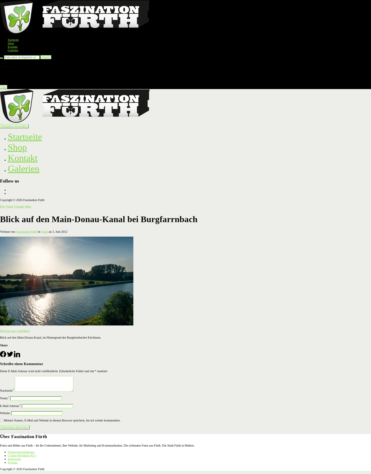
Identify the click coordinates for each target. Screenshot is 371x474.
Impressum (14, 459)
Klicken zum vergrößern (15, 331)
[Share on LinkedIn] (17, 356)
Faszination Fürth (26, 231)
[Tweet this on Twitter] (10, 356)
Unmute (19, 206)
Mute (28, 206)
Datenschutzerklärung (21, 452)
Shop (11, 43)
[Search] (1, 58)
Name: (4, 398)
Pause (9, 206)
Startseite (13, 40)
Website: (5, 413)
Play (2, 206)
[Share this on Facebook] (3, 356)
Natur (44, 231)
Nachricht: (7, 390)
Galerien (13, 50)
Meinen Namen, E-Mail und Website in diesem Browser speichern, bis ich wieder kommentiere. (62, 420)
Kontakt (13, 46)
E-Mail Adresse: (10, 406)
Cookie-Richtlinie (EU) (22, 455)
